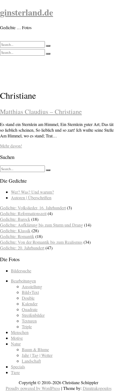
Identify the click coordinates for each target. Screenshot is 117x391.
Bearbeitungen (23, 281)
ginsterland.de (26, 12)
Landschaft (31, 361)
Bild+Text (30, 292)
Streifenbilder (33, 315)
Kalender (30, 303)
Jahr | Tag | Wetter (37, 355)
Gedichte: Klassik (15, 230)
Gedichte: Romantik (17, 236)
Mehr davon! (11, 146)
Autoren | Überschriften (31, 197)
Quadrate (30, 309)
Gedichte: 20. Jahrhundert (22, 248)
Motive (17, 338)
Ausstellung (32, 286)
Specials (18, 366)
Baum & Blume (35, 349)
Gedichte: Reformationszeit (23, 213)
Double (28, 298)
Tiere (15, 372)
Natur (16, 344)
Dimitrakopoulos (97, 388)
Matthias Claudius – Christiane (41, 111)
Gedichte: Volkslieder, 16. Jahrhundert (33, 207)
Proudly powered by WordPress (33, 388)
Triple (27, 326)
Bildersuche (21, 270)
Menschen (20, 332)
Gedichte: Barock (15, 219)
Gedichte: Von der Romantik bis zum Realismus (41, 242)
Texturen (29, 321)
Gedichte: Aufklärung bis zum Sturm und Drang (41, 225)
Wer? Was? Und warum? (32, 192)
